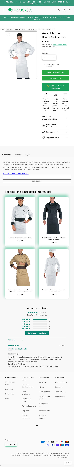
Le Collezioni (60, 396)
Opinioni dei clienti (10, 383)
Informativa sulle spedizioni (43, 455)
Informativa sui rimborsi (54, 453)
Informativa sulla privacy (61, 455)
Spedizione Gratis (26, 400)
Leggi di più (37, 181)
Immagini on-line (44, 405)
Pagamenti (26, 411)
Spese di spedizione (60, 44)
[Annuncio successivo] (70, 3)
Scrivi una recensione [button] (37, 333)
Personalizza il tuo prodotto (53, 65)
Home (2, 29)
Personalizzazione (29, 406)
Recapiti (66, 453)
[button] (4, 10)
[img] (13, 345)
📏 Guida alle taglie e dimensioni (55, 87)
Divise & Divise (26, 453)
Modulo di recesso (42, 417)
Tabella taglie (60, 392)
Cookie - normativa (26, 416)
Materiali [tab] (18, 155)
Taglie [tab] (28, 155)
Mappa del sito (44, 411)
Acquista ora (55, 78)
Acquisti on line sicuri (44, 397)
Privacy (41, 387)
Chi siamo (9, 389)
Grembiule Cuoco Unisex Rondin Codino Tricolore (54, 291)
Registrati (59, 387)
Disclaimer (43, 382)
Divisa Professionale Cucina (16, 29)
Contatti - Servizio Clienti (28, 385)
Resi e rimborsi (44, 392)
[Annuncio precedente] (4, 3)
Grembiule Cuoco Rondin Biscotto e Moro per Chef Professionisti (20, 291)
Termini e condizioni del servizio (22, 455)
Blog (7, 399)
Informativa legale (63, 457)
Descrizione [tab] (6, 155)
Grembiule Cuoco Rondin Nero (20, 238)
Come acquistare (26, 393)
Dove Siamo (9, 394)
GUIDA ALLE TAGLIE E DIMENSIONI (16, 174)
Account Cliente (61, 382)
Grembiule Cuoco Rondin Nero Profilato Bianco (53, 239)
